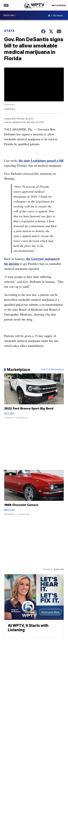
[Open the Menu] (6, 5)
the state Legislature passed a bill (41, 160)
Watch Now (58, 5)
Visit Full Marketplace (52, 369)
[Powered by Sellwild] (59, 569)
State (9, 31)
